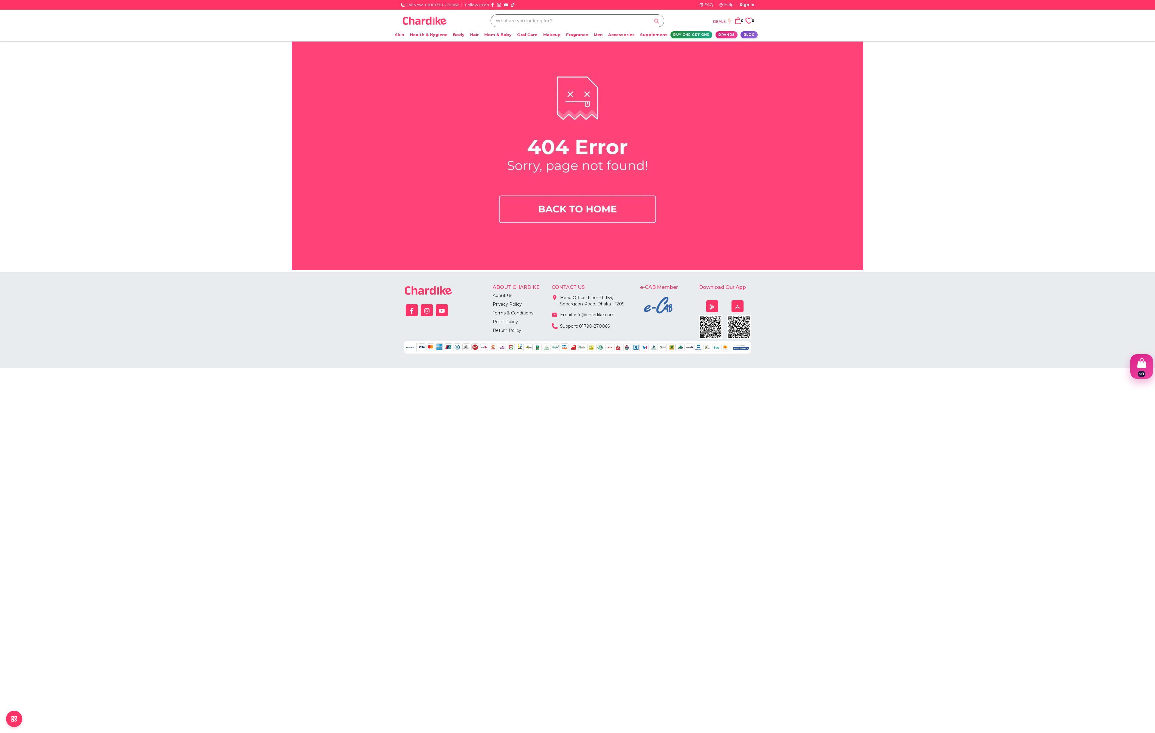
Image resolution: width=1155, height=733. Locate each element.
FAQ (708, 4)
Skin (399, 34)
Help (729, 4)
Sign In (747, 4)
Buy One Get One (691, 34)
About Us (502, 295)
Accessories (621, 34)
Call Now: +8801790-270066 (432, 4)
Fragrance (577, 34)
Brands (726, 34)
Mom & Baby (498, 34)
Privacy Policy (507, 304)
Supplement (653, 34)
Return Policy (507, 330)
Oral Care (527, 34)
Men (598, 34)
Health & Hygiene (429, 34)
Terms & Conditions (513, 313)
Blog (749, 34)
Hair (474, 34)
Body (458, 34)
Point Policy (505, 321)
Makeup (552, 34)
